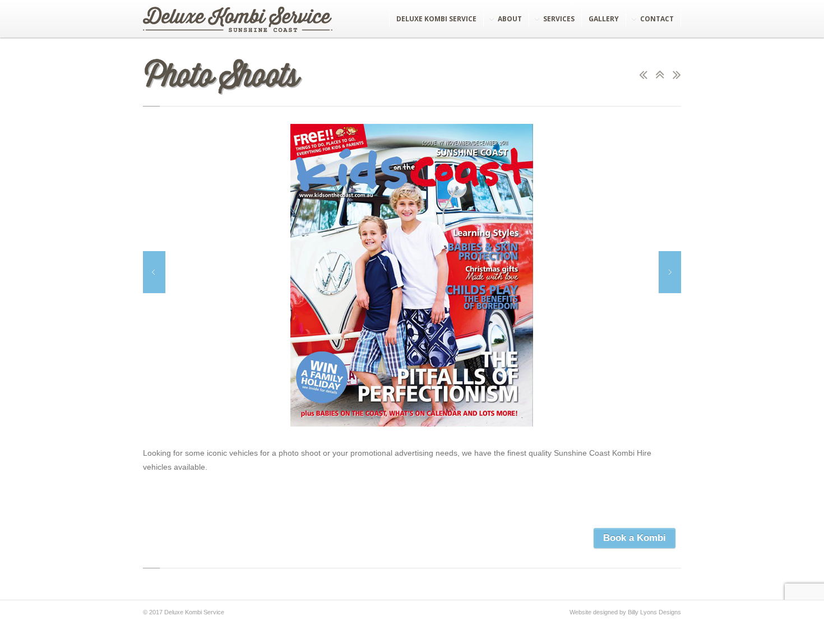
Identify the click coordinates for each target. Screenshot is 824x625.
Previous (154, 272)
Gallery (604, 19)
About (510, 19)
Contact (657, 19)
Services (559, 19)
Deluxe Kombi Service (436, 19)
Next (670, 272)
